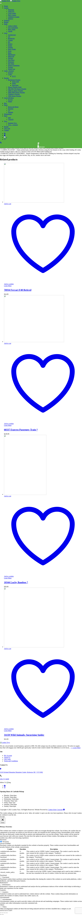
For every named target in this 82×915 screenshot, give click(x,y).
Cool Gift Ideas (9, 98)
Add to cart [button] (7, 204)
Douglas (10, 109)
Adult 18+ (11, 11)
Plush (6, 105)
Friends (10, 47)
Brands (6, 127)
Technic (10, 67)
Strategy (10, 19)
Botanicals (11, 38)
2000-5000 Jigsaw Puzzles (16, 92)
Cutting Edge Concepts (55, 809)
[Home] (38, 143)
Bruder (6, 22)
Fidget (10, 101)
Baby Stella (11, 29)
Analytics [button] (3, 890)
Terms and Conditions (11, 761)
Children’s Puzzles (14, 94)
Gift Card (7, 128)
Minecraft (11, 56)
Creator (10, 40)
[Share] (5, 912)
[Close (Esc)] (7, 912)
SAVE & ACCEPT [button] (6, 910)
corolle (10, 31)
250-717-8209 (4, 779)
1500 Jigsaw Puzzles (14, 96)
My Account (8, 755)
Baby (5, 116)
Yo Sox (10, 100)
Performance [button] (4, 882)
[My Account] (38, 145)
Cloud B (10, 119)
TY (9, 110)
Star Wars (11, 64)
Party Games (12, 15)
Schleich (6, 20)
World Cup (11, 69)
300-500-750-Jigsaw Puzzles (17, 89)
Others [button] (2, 905)
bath (9, 118)
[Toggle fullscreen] (3, 912)
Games (6, 8)
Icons (9, 51)
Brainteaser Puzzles (14, 80)
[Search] (5, 134)
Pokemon (11, 10)
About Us (7, 757)
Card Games (12, 13)
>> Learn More (75, 748)
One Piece (11, 60)
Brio (5, 103)
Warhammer (8, 114)
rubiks (14, 83)
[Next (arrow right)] (3, 914)
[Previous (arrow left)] (1, 914)
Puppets (10, 112)
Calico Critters (12, 26)
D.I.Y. (14, 76)
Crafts (10, 74)
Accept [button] (2, 816)
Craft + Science (9, 71)
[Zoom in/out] (1, 912)
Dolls (5, 24)
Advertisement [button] (4, 897)
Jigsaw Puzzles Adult (14, 87)
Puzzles (6, 78)
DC (9, 42)
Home (6, 6)
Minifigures (11, 55)
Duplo (10, 46)
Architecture (12, 35)
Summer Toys (12, 123)
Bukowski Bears (13, 107)
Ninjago (10, 58)
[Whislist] (38, 148)
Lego (5, 33)
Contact (6, 130)
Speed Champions (14, 65)
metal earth (15, 82)
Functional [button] (3, 875)
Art (9, 37)
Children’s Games (13, 17)
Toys (5, 121)
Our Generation (13, 28)
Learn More (8, 286)
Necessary (5, 841)
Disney (10, 44)
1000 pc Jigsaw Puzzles (15, 91)
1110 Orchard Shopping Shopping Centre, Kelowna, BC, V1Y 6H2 (21, 772)
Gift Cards (7, 759)
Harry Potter (12, 49)
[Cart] (41, 147)
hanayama (15, 85)
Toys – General (13, 125)
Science (10, 73)
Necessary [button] (3, 839)
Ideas (9, 53)
